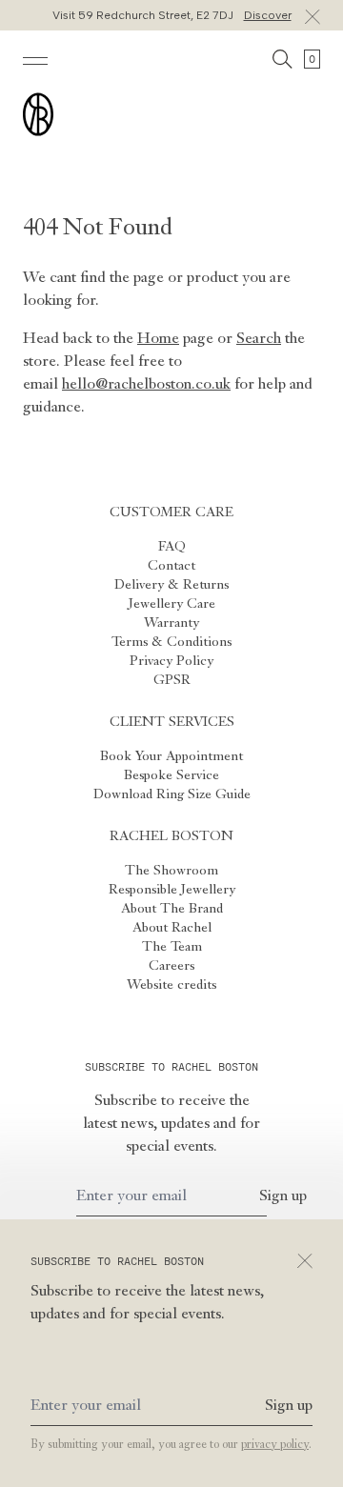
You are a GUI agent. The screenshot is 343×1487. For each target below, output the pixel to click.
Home (158, 339)
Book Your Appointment (171, 756)
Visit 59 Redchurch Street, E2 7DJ (172, 15)
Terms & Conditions (171, 642)
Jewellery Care (172, 604)
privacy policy (275, 1445)
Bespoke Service (171, 775)
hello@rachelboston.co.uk (146, 384)
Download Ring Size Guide (172, 794)
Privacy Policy (171, 661)
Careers (171, 966)
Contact (171, 566)
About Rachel (172, 927)
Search (258, 339)
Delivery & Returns (171, 585)
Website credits (171, 985)
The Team (172, 947)
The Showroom (171, 870)
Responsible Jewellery (172, 889)
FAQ (172, 546)
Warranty (171, 623)
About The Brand (172, 908)
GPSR (172, 680)
